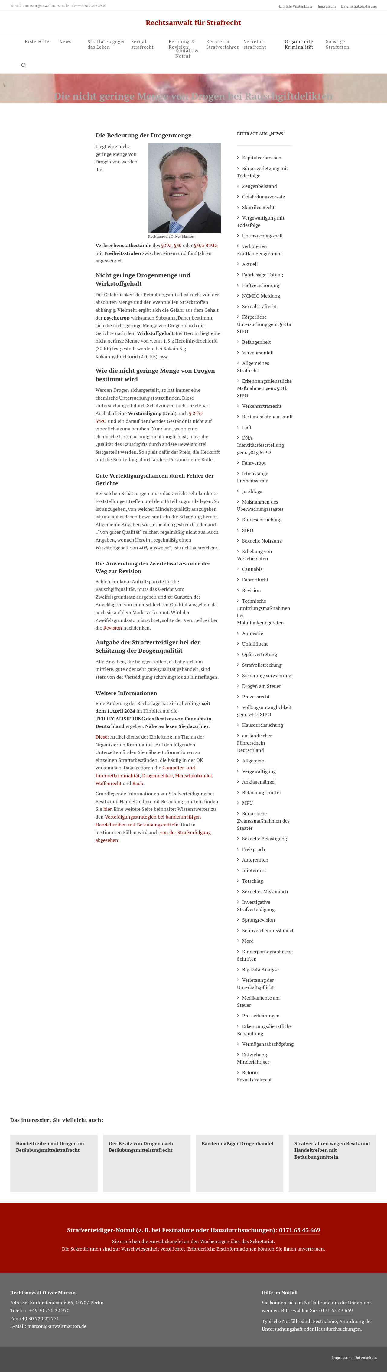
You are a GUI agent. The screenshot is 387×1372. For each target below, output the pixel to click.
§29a (166, 245)
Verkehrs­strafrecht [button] (255, 43)
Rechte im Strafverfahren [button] (223, 43)
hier (107, 809)
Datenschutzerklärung (359, 6)
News (65, 41)
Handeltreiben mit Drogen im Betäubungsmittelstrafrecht (50, 1146)
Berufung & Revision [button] (182, 43)
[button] (26, 65)
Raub (137, 783)
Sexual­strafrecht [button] (142, 43)
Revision (112, 628)
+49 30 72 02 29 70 (92, 5)
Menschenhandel (193, 775)
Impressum (327, 6)
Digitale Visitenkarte (295, 6)
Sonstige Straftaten (338, 43)
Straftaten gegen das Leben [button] (107, 43)
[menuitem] (296, 6)
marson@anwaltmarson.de (47, 5)
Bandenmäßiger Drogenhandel (237, 1143)
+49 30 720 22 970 (49, 1310)
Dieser (102, 737)
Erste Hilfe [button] (37, 41)
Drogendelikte (157, 775)
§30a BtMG (206, 245)
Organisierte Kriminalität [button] (299, 43)
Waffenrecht (109, 783)
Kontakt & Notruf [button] (187, 52)
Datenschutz (365, 1357)
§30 (178, 245)
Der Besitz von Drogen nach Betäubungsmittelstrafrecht (141, 1146)
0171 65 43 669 (299, 1230)
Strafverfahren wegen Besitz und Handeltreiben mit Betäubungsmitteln (332, 1150)
